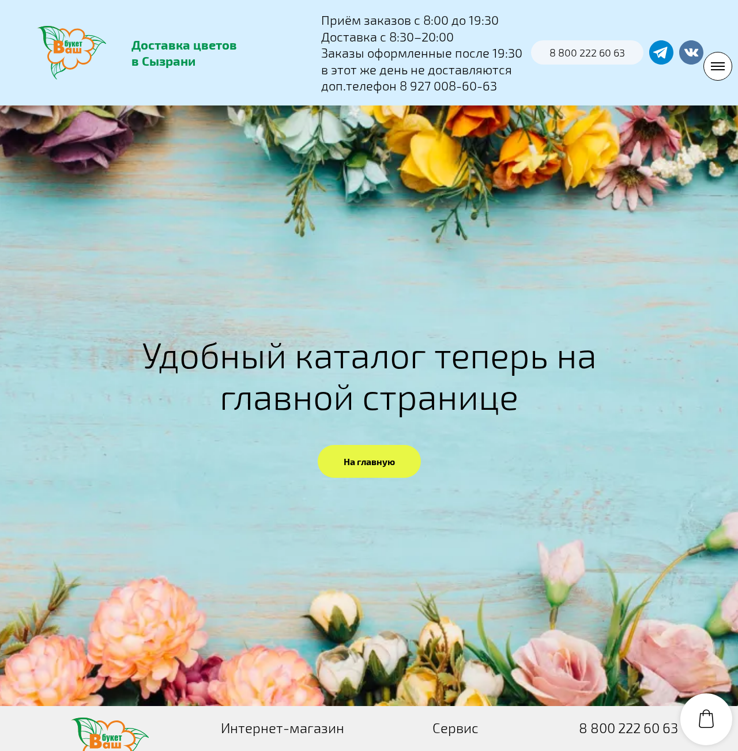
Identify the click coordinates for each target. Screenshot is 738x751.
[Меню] (717, 66)
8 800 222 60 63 (628, 727)
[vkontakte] (691, 52)
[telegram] (661, 52)
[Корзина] (706, 719)
